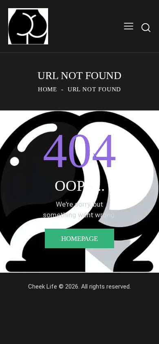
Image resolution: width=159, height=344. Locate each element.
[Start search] (146, 27)
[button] (128, 26)
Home (47, 89)
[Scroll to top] (145, 330)
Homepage (79, 239)
